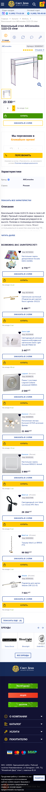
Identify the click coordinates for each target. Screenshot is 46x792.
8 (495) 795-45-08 (38, 13)
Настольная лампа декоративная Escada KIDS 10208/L (31, 258)
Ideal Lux (25, 495)
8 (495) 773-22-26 (16, 13)
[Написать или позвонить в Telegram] (7, 13)
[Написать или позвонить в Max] (3, 13)
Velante (24, 576)
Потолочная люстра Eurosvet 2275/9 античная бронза (32, 423)
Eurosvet (25, 414)
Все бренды (23, 655)
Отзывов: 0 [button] (39, 50)
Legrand (25, 374)
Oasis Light (26, 331)
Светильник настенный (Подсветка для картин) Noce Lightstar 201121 (31, 299)
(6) (12, 621)
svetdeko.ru (23, 776)
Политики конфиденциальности (26, 163)
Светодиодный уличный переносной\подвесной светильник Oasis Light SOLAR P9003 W (32, 341)
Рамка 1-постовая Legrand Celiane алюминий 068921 (29, 382)
